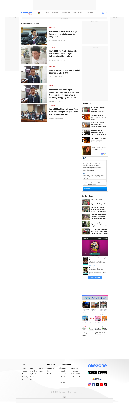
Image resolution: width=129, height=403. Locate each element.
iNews (49, 371)
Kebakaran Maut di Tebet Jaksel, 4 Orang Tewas (98, 117)
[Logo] (39, 13)
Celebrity (25, 377)
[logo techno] (27, 13)
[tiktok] (105, 384)
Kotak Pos (62, 377)
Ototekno (33, 371)
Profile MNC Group (77, 374)
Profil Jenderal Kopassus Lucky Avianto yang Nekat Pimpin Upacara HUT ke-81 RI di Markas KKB (99, 231)
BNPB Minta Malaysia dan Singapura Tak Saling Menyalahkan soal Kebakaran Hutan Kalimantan (99, 125)
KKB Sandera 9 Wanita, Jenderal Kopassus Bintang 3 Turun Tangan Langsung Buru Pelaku (98, 109)
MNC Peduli (74, 371)
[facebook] (93, 384)
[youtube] (101, 384)
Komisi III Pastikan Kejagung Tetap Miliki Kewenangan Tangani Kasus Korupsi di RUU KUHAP (64, 111)
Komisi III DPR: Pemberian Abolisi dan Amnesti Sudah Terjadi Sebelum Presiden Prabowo (63, 53)
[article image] (86, 109)
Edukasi (32, 380)
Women (24, 374)
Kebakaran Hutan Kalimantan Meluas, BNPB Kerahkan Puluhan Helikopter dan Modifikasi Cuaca (98, 132)
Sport (32, 368)
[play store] (92, 372)
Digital (41, 368)
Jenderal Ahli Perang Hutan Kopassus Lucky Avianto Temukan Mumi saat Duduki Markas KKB (98, 209)
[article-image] (34, 36)
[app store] (102, 372)
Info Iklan (62, 383)
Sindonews (50, 368)
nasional (55, 13)
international (78, 13)
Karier (61, 380)
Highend (33, 374)
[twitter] (97, 384)
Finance (24, 371)
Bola (23, 380)
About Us (62, 368)
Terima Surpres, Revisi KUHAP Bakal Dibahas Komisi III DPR (64, 72)
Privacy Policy (64, 374)
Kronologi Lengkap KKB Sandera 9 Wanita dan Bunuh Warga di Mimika (99, 216)
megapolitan (66, 13)
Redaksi (62, 371)
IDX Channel (51, 374)
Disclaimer (74, 368)
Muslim (32, 377)
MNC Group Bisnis (77, 377)
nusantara (89, 13)
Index (40, 371)
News (24, 368)
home (47, 13)
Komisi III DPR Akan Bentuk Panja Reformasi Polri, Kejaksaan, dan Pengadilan (63, 34)
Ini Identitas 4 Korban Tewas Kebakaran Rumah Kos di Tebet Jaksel (98, 140)
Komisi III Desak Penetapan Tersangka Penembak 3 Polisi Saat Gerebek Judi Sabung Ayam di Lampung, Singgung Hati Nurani (64, 94)
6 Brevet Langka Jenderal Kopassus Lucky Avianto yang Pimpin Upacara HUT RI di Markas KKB (99, 224)
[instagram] (89, 384)
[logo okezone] (97, 366)
